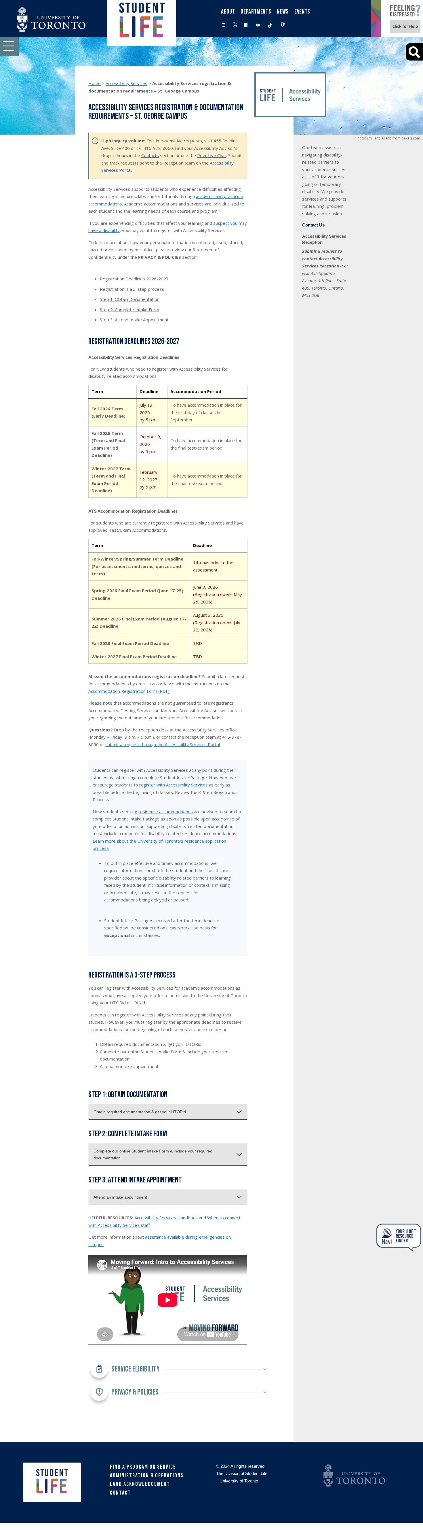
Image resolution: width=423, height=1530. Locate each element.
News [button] (283, 12)
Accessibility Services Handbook (166, 1217)
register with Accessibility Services (173, 785)
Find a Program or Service (143, 1466)
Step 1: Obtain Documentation (129, 299)
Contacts (150, 155)
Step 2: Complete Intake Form (129, 309)
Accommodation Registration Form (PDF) (128, 691)
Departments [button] (256, 12)
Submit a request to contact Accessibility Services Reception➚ (322, 258)
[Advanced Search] (414, 52)
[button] (9, 46)
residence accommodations (165, 811)
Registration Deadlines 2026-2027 (134, 279)
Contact (120, 1492)
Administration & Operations (147, 1475)
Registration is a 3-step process (132, 289)
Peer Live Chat (211, 155)
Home (94, 83)
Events (302, 12)
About (228, 12)
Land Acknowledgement (140, 1484)
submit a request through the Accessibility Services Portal (162, 744)
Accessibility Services (126, 83)
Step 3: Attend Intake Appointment (134, 319)
